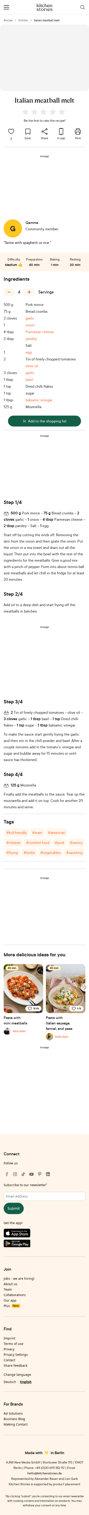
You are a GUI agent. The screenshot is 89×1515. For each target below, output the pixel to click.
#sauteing (74, 852)
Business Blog (14, 1419)
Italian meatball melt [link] (47, 20)
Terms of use (13, 1343)
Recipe (8, 20)
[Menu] (6, 7)
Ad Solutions (13, 1413)
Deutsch (10, 1382)
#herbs (29, 852)
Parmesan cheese (40, 331)
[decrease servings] (9, 292)
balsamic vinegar (39, 399)
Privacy (9, 1349)
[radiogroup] (44, 112)
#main (37, 832)
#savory (76, 842)
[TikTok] (23, 1174)
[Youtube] (31, 1174)
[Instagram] (15, 1174)
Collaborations (15, 1295)
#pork (59, 842)
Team (8, 1289)
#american (56, 832)
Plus (11, 1306)
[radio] (25, 112)
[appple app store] (44, 1234)
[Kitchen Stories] (44, 7)
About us (10, 1284)
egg (29, 352)
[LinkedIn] (48, 1174)
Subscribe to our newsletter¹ (25, 1185)
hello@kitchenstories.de (44, 1473)
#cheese (13, 842)
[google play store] (44, 1244)
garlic (30, 318)
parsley (31, 338)
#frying (12, 852)
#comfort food (37, 842)
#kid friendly (16, 832)
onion (30, 324)
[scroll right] (85, 987)
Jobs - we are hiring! (19, 1278)
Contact (9, 1360)
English (25, 1382)
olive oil (32, 365)
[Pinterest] (40, 1174)
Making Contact (16, 1424)
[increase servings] (29, 292)
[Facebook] (7, 1174)
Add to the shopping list (47, 421)
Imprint (9, 1338)
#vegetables (50, 852)
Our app (10, 1300)
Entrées (23, 20)
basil (29, 379)
